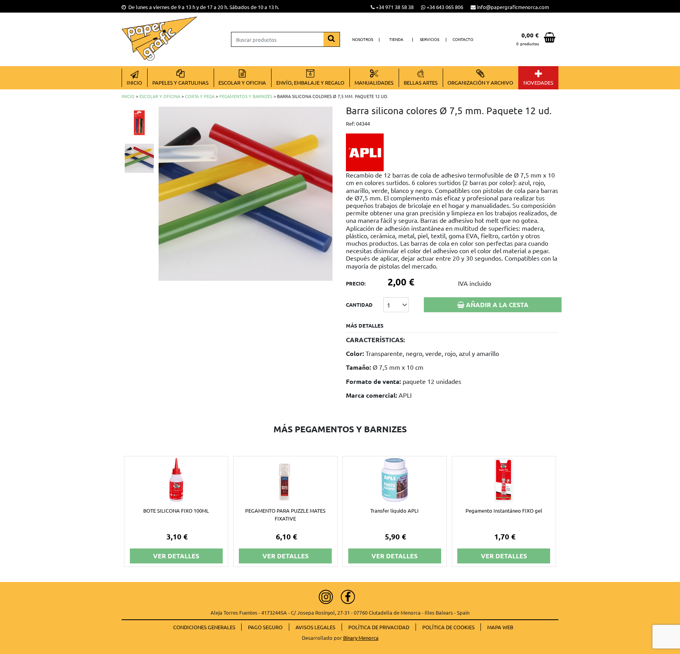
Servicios (429, 39)
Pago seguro (265, 627)
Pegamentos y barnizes (245, 96)
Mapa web (500, 627)
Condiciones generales (204, 627)
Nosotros (362, 39)
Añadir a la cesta (496, 304)
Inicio (128, 96)
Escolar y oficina (159, 96)
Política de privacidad (378, 627)
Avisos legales (315, 627)
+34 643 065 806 (444, 7)
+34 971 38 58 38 (395, 7)
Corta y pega (199, 96)
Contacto (463, 39)
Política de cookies (448, 627)
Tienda (396, 39)
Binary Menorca (361, 637)
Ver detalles (176, 556)
